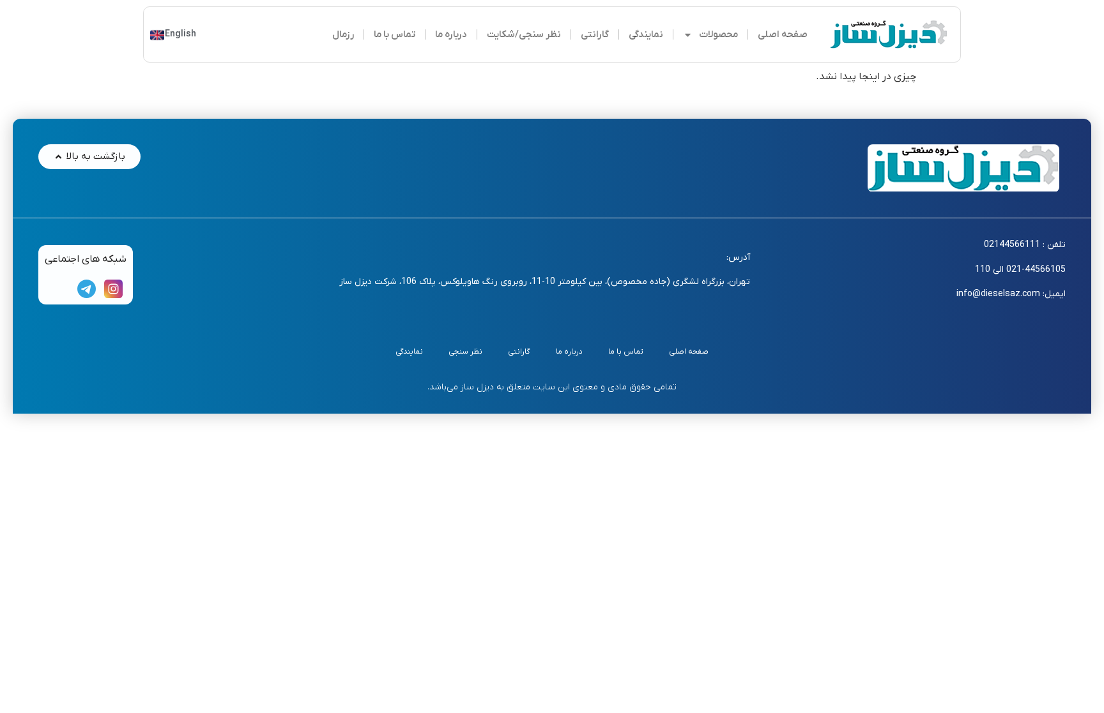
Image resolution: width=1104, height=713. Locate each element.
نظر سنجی (465, 352)
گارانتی (595, 34)
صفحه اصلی (783, 34)
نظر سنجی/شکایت (524, 34)
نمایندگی (646, 34)
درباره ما (451, 34)
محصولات (718, 34)
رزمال (343, 34)
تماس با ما (394, 34)
